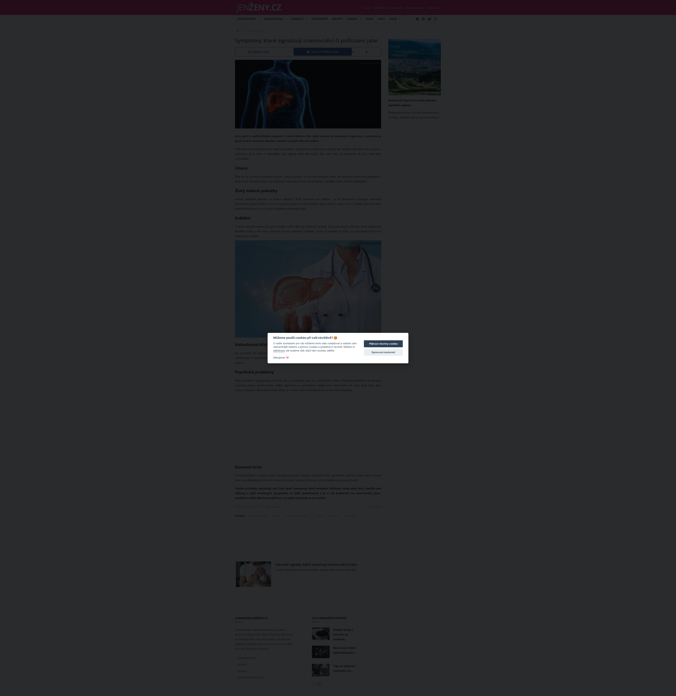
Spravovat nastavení (383, 352)
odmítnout (279, 350)
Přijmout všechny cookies (383, 343)
